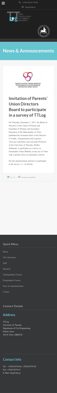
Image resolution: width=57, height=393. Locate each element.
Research (6, 268)
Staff (5, 263)
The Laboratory (9, 257)
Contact (6, 291)
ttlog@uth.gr (30, 7)
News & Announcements (13, 286)
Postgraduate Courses (11, 280)
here (22, 164)
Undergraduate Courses (12, 274)
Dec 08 (12, 177)
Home (5, 251)
